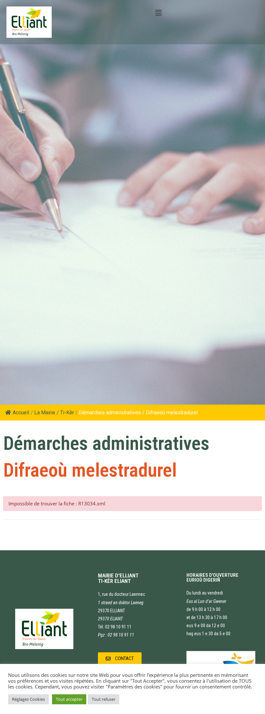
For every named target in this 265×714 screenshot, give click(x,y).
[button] (120, 658)
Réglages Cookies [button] (28, 699)
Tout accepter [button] (69, 699)
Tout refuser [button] (103, 699)
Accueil (21, 412)
